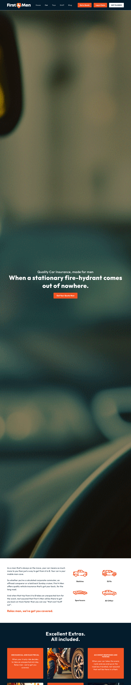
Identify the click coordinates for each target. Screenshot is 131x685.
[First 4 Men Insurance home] (19, 5)
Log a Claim (100, 5)
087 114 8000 (116, 5)
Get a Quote (85, 5)
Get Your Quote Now (65, 295)
